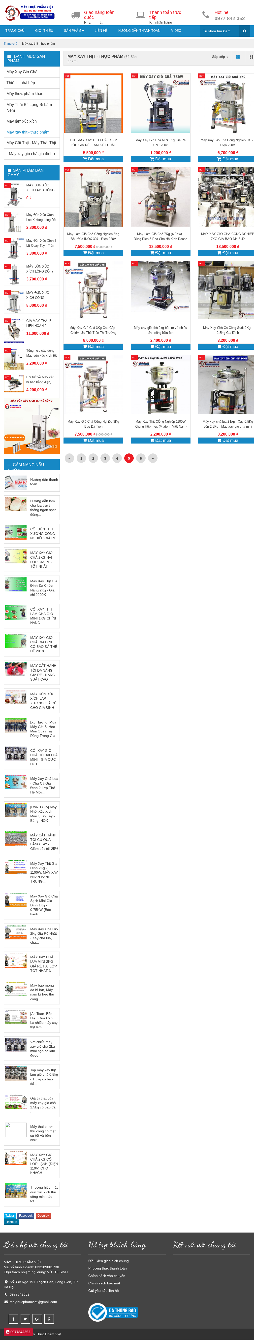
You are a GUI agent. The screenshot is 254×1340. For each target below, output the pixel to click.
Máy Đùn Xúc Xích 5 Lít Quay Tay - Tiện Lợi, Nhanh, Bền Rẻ (41, 245)
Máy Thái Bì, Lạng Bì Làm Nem (29, 107)
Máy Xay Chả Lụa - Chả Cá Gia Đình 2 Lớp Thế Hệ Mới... (44, 785)
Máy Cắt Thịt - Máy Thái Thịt (31, 143)
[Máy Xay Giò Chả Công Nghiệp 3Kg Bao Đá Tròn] (93, 384)
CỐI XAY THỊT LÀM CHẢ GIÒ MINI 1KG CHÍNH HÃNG (44, 616)
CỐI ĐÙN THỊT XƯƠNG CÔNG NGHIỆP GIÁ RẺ (43, 533)
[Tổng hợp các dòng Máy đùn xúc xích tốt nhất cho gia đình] (14, 359)
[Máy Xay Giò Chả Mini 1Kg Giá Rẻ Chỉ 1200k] (160, 103)
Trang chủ (14, 31)
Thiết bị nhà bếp (20, 83)
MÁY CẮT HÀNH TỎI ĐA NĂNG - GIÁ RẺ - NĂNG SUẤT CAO (43, 672)
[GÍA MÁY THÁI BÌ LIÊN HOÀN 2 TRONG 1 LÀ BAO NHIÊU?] (14, 331)
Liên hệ (101, 31)
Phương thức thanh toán (107, 1268)
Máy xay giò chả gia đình (31, 154)
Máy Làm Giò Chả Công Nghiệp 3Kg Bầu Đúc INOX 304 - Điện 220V (93, 236)
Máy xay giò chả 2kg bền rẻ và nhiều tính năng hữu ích (160, 330)
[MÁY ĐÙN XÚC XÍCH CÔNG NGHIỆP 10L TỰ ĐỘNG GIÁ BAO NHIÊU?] (14, 302)
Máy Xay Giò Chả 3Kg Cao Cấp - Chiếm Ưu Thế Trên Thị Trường (93, 330)
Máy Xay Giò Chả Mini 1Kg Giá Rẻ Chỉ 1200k (160, 142)
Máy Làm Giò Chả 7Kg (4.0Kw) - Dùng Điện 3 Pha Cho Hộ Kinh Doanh (160, 236)
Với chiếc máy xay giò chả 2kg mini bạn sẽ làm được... (42, 1049)
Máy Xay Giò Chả (21, 72)
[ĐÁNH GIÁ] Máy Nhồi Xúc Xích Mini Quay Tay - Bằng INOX (43, 814)
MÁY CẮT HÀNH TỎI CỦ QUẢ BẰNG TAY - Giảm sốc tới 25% (44, 842)
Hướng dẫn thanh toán (139, 31)
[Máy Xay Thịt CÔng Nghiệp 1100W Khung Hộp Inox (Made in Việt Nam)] (160, 384)
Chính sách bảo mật (104, 1283)
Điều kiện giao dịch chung (108, 1261)
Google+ (43, 1215)
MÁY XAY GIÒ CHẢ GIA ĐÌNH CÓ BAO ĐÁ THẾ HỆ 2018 (43, 644)
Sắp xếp (219, 57)
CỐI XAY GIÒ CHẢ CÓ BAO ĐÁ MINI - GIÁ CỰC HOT (44, 757)
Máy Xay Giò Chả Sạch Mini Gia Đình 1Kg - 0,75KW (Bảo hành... (44, 905)
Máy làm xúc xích (21, 121)
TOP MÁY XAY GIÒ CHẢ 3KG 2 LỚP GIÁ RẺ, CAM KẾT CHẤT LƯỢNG (93, 145)
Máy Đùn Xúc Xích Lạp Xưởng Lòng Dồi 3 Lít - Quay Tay (41, 220)
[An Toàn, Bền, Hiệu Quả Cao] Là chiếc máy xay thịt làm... (44, 1020)
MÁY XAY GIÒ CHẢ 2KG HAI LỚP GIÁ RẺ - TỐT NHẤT (41, 559)
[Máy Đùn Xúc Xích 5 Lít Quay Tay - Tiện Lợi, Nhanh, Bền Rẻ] (14, 248)
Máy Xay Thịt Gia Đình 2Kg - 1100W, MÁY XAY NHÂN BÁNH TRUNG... (44, 872)
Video (176, 31)
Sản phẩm (73, 31)
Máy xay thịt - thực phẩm (27, 132)
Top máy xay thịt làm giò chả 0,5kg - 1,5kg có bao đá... (44, 1077)
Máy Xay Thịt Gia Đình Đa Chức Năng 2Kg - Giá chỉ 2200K (43, 588)
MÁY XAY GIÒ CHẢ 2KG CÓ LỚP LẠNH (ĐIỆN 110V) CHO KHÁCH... (44, 1164)
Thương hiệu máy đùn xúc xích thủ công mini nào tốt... (44, 1194)
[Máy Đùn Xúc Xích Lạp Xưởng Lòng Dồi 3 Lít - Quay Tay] (14, 222)
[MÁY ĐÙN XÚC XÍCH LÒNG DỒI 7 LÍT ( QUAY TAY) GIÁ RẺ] (14, 274)
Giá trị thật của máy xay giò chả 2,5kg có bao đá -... (43, 1105)
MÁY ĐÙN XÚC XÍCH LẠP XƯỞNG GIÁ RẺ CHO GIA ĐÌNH (43, 701)
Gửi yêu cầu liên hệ (103, 1291)
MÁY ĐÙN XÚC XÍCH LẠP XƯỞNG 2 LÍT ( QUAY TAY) (40, 190)
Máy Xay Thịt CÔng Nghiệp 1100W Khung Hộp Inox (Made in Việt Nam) (161, 424)
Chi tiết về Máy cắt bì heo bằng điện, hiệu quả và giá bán (40, 382)
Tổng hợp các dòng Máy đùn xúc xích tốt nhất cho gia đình (41, 355)
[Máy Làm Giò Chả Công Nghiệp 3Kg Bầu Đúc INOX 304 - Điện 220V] (93, 197)
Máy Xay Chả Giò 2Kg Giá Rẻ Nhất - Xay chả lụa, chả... (44, 936)
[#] (32, 426)
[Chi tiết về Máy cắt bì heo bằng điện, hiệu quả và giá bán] (14, 383)
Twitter (9, 1215)
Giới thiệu (44, 31)
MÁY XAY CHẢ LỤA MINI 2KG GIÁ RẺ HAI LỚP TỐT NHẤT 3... (43, 964)
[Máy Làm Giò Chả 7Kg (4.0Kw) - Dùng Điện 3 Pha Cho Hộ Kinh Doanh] (160, 197)
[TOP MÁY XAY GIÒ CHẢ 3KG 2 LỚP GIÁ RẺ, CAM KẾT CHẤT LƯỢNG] (93, 103)
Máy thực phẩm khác (24, 94)
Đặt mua (95, 159)
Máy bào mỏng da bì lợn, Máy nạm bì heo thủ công (42, 992)
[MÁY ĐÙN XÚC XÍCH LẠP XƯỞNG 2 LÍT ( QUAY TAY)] (14, 195)
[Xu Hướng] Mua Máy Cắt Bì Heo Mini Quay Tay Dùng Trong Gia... (44, 729)
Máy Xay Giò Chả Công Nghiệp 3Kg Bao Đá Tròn (93, 424)
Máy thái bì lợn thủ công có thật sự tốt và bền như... (43, 1133)
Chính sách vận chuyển (106, 1276)
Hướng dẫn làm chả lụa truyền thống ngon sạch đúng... (43, 507)
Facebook (25, 1215)
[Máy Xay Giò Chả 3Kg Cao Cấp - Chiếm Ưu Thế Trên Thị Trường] (93, 290)
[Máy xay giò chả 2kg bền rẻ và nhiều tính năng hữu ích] (160, 290)
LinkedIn (11, 1222)
